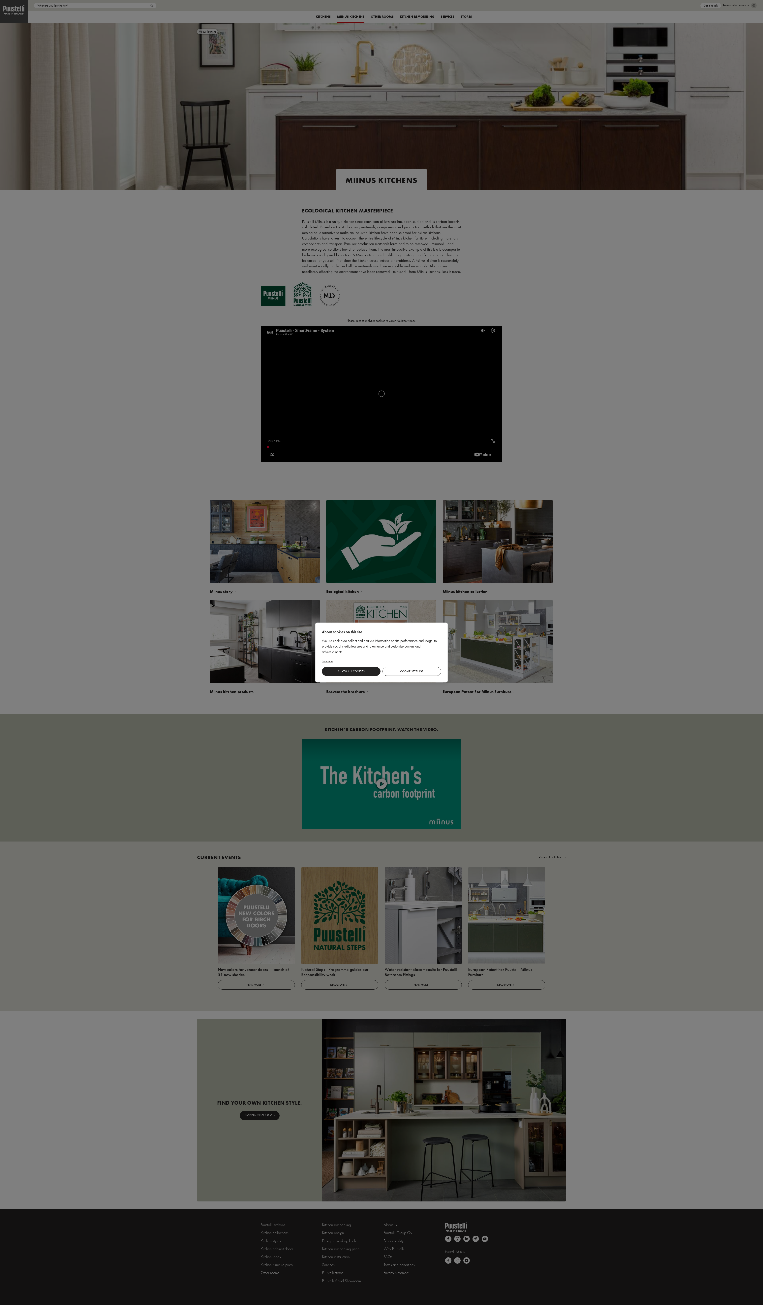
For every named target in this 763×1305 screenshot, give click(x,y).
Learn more (327, 660)
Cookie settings (411, 671)
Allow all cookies (351, 671)
